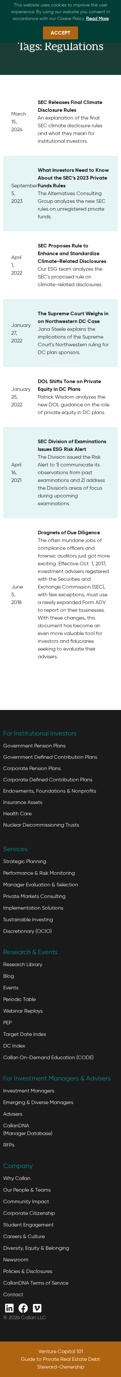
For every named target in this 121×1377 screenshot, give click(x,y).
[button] (60, 32)
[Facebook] (23, 1307)
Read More (97, 18)
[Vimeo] (37, 1307)
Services (15, 849)
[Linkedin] (9, 1307)
